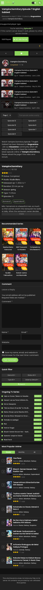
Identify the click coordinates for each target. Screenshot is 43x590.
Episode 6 (12, 134)
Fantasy (33, 461)
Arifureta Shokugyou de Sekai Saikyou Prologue (25, 545)
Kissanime (14, 147)
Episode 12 (12, 121)
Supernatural (19, 201)
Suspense (33, 525)
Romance (7, 201)
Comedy (26, 488)
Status (31, 375)
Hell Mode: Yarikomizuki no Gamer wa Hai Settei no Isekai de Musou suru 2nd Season (27, 533)
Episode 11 (32, 121)
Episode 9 (32, 125)
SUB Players (6, 39)
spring (13, 189)
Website (5, 342)
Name (5, 332)
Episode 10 (12, 125)
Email (24, 332)
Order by (31, 380)
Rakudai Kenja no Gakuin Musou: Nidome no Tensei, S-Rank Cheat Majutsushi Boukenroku (27, 560)
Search (22, 384)
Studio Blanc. (15, 179)
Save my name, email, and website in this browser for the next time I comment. (20, 353)
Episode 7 (32, 129)
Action (21, 461)
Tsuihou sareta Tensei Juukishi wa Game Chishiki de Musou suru (27, 494)
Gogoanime (36, 16)
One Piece (17, 458)
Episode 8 (12, 129)
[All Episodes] (21, 53)
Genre (11, 375)
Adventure (27, 461)
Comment (7, 301)
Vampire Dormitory (15, 19)
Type (10, 380)
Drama (21, 525)
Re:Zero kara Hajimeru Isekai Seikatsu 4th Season (25, 521)
